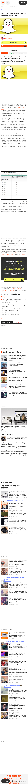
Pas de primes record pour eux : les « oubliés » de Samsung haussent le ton (17, 679)
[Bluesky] (21, 778)
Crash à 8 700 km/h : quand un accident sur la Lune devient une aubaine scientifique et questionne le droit (18, 593)
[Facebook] (14, 778)
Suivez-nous (5, 53)
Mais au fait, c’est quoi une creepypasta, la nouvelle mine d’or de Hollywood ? (17, 699)
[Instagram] (12, 778)
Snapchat (5, 296)
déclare (15, 240)
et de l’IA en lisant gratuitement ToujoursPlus (11, 289)
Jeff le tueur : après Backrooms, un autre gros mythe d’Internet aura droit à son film (17, 522)
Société (4, 9)
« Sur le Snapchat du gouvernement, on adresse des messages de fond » (16, 372)
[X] (9, 778)
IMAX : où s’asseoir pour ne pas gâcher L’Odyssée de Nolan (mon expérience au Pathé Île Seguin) (14, 454)
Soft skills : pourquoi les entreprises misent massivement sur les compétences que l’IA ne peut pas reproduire (18, 584)
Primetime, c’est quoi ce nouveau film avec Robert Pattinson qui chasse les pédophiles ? (18, 571)
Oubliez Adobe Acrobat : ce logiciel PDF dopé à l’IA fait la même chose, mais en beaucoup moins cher (17, 357)
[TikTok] (7, 778)
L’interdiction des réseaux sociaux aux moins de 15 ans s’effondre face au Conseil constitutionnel (17, 505)
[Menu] (8, 3)
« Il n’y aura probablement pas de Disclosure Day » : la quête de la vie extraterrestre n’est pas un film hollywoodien (18, 690)
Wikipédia (7, 254)
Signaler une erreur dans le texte (9, 319)
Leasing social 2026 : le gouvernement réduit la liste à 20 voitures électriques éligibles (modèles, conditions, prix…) (18, 646)
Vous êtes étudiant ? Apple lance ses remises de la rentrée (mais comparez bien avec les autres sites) (18, 513)
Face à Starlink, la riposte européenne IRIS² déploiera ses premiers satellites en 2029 (17, 563)
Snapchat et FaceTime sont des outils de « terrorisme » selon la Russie (11, 313)
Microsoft (23, 254)
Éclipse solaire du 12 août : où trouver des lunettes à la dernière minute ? (17, 437)
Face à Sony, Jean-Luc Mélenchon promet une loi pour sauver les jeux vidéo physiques (17, 715)
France (4, 325)
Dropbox (13, 254)
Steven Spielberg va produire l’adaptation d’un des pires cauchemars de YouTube (17, 707)
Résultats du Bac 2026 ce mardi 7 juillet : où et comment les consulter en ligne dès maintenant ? (17, 663)
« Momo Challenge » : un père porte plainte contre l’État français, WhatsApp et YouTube (17, 394)
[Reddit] (16, 778)
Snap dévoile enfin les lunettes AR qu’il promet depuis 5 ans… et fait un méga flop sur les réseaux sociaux (14, 301)
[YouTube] (5, 778)
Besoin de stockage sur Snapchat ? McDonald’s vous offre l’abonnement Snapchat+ (14, 309)
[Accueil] (3, 3)
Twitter (2, 254)
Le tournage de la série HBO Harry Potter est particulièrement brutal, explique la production (13, 450)
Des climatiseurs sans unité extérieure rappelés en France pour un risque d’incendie (17, 635)
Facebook (17, 253)
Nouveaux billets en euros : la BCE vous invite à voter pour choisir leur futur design (13, 447)
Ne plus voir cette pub (6, 348)
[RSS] (18, 778)
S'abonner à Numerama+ (12, 280)
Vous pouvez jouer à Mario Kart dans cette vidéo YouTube (17, 653)
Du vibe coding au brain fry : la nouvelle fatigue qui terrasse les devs (13, 443)
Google (22, 253)
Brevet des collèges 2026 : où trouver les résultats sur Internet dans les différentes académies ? (18, 671)
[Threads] (23, 778)
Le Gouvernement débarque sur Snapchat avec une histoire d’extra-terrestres (16, 364)
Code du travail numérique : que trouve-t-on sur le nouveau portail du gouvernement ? (17, 386)
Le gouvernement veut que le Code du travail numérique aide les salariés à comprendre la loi (17, 379)
